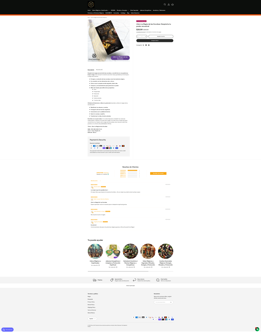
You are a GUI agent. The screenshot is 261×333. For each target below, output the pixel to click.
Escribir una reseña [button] (158, 173)
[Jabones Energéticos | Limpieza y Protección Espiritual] (113, 251)
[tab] (91, 69)
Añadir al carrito (161, 36)
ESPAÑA (113, 10)
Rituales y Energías (122, 10)
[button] (172, 4)
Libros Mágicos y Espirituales (100, 10)
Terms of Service (92, 310)
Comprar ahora (154, 40)
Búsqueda (90, 299)
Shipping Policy (91, 307)
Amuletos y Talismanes (159, 10)
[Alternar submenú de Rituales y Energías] (128, 10)
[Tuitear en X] (143, 45)
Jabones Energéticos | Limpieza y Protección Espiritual (113, 263)
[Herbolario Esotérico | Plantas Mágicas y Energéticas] (130, 251)
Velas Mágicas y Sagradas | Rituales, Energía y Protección (148, 263)
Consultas (116, 13)
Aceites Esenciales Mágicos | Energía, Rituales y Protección (166, 263)
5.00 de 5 (106, 172)
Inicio (89, 10)
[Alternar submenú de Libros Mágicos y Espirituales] (109, 10)
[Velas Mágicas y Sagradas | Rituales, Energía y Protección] (148, 251)
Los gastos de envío (140, 32)
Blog (128, 13)
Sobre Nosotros (135, 13)
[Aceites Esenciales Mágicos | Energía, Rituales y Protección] (165, 251)
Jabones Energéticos (145, 10)
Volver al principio (130, 285)
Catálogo (123, 13)
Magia (89, 296)
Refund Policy (91, 304)
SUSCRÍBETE (108, 13)
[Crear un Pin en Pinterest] (148, 45)
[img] (94, 184)
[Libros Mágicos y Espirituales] (95, 251)
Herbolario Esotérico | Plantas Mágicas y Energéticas (130, 263)
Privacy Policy (91, 302)
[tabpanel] (109, 102)
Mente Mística (91, 313)
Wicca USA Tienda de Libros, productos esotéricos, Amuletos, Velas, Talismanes (106, 325)
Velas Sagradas (134, 10)
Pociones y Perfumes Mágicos (96, 13)
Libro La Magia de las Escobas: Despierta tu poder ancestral (99, 17)
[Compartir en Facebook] (146, 45)
